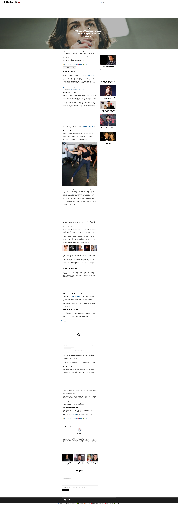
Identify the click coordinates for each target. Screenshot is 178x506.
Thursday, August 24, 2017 (79, 89)
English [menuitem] (77, 63)
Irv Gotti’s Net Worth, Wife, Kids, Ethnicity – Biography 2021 (67, 463)
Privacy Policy (67, 500)
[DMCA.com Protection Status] (67, 499)
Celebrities (77, 2)
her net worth (74, 414)
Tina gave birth (66, 356)
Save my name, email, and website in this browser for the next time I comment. (75, 487)
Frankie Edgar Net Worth (108, 66)
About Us (63, 500)
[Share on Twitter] (57, 57)
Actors (89, 28)
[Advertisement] (89, 11)
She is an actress (90, 75)
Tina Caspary (71, 89)
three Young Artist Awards (78, 270)
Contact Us (70, 500)
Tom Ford (86, 38)
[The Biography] (11, 2)
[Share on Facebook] (57, 55)
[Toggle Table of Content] (74, 68)
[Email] (57, 62)
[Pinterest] (57, 59)
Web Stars (97, 2)
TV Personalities (90, 2)
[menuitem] (104, 2)
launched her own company (74, 296)
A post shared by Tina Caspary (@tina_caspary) (79, 350)
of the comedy (72, 241)
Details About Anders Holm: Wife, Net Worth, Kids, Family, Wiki (80, 463)
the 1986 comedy (69, 194)
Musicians (83, 2)
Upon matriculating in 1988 (87, 126)
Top (115, 499)
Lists (73, 2)
